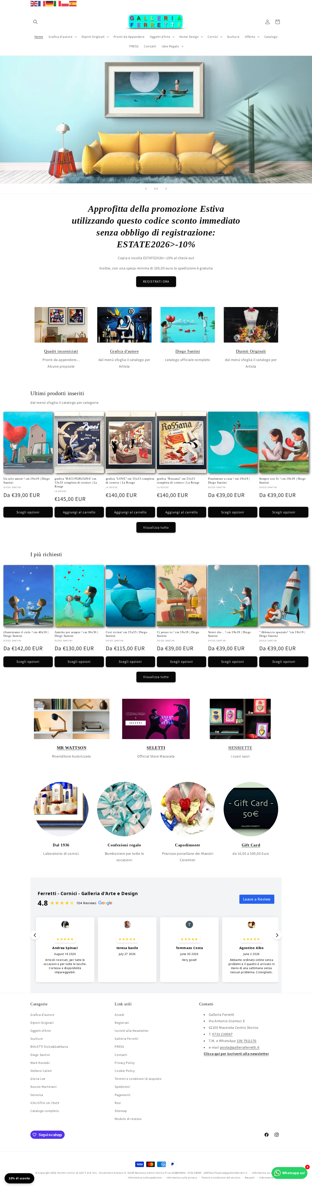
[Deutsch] (50, 3)
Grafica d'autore (124, 351)
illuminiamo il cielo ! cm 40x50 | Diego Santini (26, 634)
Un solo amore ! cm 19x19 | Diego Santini (26, 480)
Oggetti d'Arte (40, 1031)
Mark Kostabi (40, 1063)
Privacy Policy (125, 1063)
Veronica (36, 1095)
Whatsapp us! (293, 1172)
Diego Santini (187, 351)
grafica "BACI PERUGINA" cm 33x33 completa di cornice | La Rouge (76, 482)
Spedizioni (122, 1087)
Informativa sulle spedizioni (145, 1177)
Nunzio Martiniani (43, 1087)
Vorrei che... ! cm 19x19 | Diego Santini (229, 634)
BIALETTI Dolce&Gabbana (49, 1047)
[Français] (42, 3)
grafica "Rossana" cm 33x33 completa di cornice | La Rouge (178, 480)
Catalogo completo (44, 1111)
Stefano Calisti (41, 1071)
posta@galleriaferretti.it (239, 1047)
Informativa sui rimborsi (267, 1172)
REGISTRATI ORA (156, 281)
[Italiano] (57, 3)
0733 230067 (222, 1034)
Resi (118, 1103)
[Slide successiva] (166, 189)
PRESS (119, 1047)
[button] (35, 22)
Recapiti (250, 1177)
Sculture (36, 1039)
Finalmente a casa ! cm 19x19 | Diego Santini (229, 480)
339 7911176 (246, 1040)
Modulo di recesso (128, 1119)
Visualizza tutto (156, 527)
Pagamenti (122, 1095)
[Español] (73, 3)
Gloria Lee (37, 1079)
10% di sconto (19, 1178)
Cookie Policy (125, 1071)
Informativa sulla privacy (182, 1177)
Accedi (119, 1015)
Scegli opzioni (28, 512)
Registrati (122, 1023)
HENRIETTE (240, 747)
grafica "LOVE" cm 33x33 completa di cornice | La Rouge (130, 480)
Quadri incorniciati (61, 351)
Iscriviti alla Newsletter (132, 1031)
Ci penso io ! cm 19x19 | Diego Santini (178, 634)
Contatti (121, 1055)
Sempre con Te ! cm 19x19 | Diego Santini (282, 480)
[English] (34, 3)
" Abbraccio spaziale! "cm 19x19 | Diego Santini (282, 634)
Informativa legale (270, 1177)
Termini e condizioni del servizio (220, 1177)
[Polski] (65, 3)
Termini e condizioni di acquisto (138, 1079)
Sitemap (121, 1111)
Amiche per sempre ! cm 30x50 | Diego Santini (76, 634)
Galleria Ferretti (126, 1039)
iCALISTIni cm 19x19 (44, 1103)
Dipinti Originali (251, 351)
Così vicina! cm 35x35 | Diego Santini (126, 634)
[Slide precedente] (146, 189)
